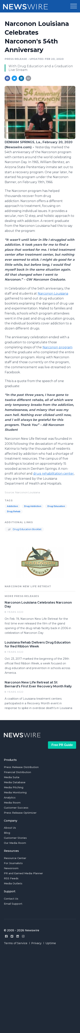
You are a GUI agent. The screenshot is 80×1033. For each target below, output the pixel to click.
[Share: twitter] (14, 78)
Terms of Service (15, 943)
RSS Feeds (11, 878)
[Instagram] (23, 936)
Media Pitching (13, 787)
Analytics (10, 797)
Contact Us (11, 898)
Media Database (14, 782)
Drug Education (56, 506)
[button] (73, 6)
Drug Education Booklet (27, 529)
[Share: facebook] (7, 78)
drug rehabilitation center (53, 473)
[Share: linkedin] (21, 78)
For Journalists (13, 863)
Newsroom (11, 868)
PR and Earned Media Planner (23, 873)
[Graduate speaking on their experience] (40, 138)
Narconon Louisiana (53, 293)
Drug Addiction (32, 506)
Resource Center (15, 858)
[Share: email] (28, 78)
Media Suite (11, 777)
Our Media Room (15, 842)
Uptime (50, 943)
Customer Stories (15, 837)
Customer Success (16, 807)
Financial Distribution (17, 772)
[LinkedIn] (17, 936)
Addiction (12, 506)
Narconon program (57, 347)
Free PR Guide (62, 745)
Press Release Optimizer (20, 812)
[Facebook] (6, 936)
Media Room (12, 802)
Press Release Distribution (21, 767)
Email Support (13, 903)
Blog (7, 832)
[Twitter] (12, 936)
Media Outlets (13, 883)
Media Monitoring (15, 792)
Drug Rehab (13, 511)
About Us (10, 827)
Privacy (36, 943)
